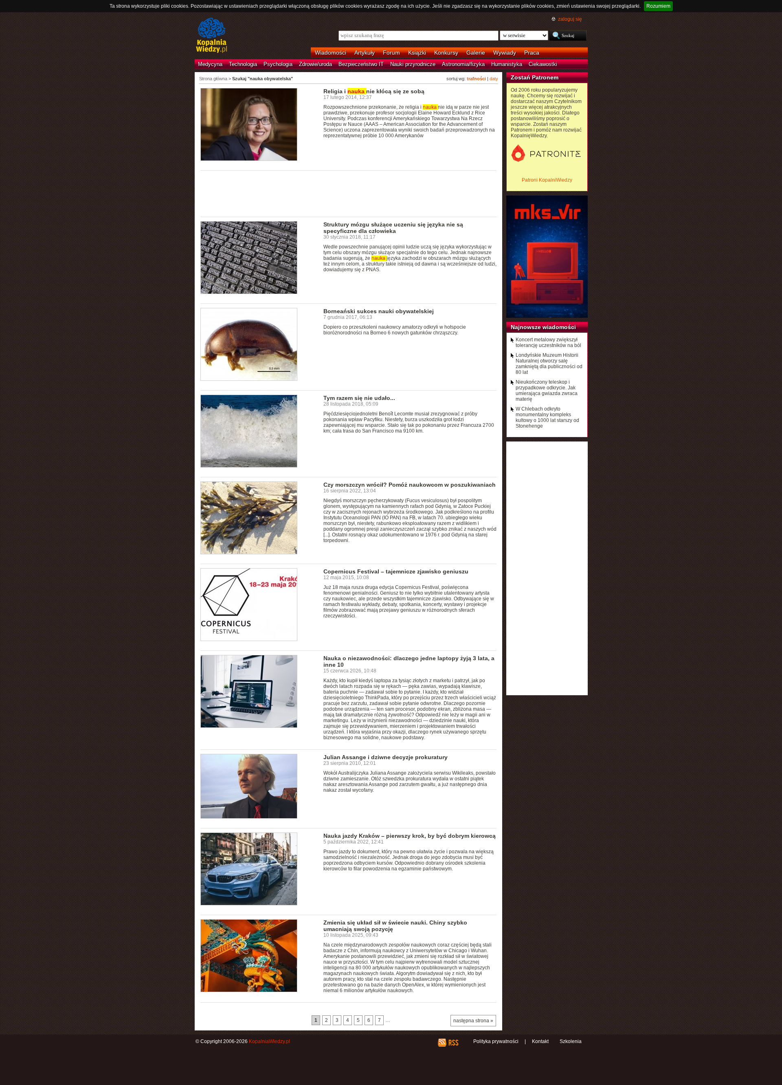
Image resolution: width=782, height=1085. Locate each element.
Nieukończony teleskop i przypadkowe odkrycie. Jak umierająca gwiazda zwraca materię (547, 390)
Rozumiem (658, 6)
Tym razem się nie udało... (359, 398)
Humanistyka (506, 64)
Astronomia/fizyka (463, 64)
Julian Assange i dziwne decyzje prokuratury (385, 757)
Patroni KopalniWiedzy (547, 180)
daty (494, 78)
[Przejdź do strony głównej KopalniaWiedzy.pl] (211, 35)
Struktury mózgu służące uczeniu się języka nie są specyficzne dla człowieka (393, 227)
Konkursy (446, 52)
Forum (391, 52)
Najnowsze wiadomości (543, 327)
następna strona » (473, 1021)
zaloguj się (570, 19)
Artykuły (364, 52)
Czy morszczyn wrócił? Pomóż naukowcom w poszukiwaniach (409, 484)
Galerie (475, 52)
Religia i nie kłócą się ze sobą (373, 91)
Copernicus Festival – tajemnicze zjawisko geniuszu (395, 571)
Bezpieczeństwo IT (361, 64)
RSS (453, 1043)
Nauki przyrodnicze (412, 64)
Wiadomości (330, 52)
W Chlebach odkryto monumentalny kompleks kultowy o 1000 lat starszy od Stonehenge (547, 417)
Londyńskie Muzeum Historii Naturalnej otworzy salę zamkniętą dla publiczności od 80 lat (549, 363)
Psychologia (278, 64)
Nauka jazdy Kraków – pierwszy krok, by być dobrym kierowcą (409, 835)
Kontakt (540, 1041)
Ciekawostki (543, 64)
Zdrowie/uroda (315, 64)
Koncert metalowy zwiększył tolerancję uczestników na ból (548, 342)
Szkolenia (571, 1041)
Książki (417, 52)
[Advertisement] (348, 193)
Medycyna (210, 64)
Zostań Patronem (534, 77)
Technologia (243, 64)
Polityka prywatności (495, 1041)
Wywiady (504, 52)
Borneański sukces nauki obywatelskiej (378, 311)
